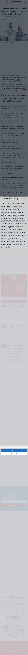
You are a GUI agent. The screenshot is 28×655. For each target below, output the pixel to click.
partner (11, 201)
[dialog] (14, 426)
